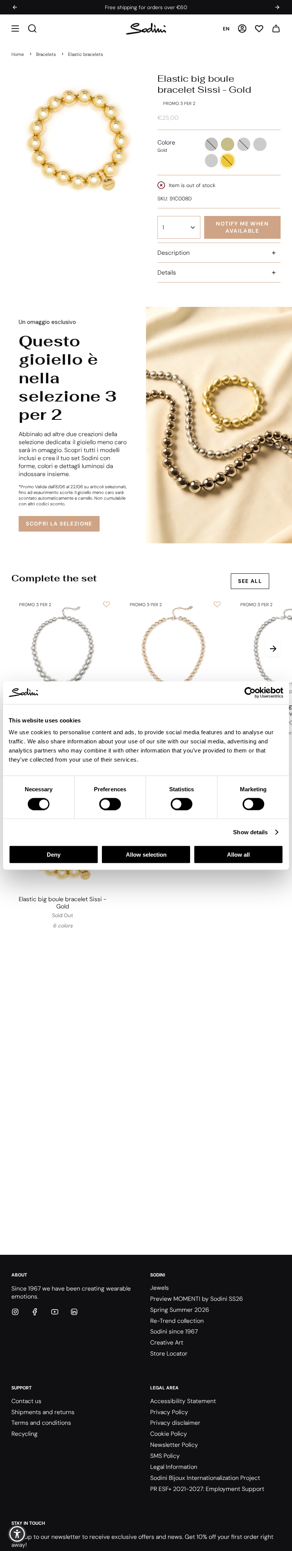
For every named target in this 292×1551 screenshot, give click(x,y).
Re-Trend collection (177, 1321)
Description (173, 253)
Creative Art (166, 1342)
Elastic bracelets (85, 54)
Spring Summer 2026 (179, 1310)
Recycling (24, 1434)
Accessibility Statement (183, 1401)
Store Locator (168, 1353)
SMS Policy (165, 1456)
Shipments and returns (43, 1412)
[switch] (110, 804)
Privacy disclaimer (175, 1423)
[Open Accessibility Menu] (17, 1533)
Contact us (26, 1401)
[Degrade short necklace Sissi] (62, 648)
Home (17, 54)
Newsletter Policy (174, 1445)
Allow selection (146, 854)
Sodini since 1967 (174, 1331)
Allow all (238, 854)
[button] (15, 29)
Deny (53, 854)
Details (166, 272)
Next (273, 648)
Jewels (159, 1288)
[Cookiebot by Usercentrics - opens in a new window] (250, 692)
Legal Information (173, 1467)
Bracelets (46, 54)
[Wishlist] (259, 29)
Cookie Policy (168, 1434)
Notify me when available (242, 227)
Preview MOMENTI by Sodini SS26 (196, 1299)
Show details (250, 832)
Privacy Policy (169, 1412)
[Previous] (14, 7)
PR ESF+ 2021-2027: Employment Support (207, 1489)
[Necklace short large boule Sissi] (173, 648)
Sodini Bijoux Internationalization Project (205, 1478)
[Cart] (276, 29)
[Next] (277, 7)
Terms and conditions (41, 1423)
